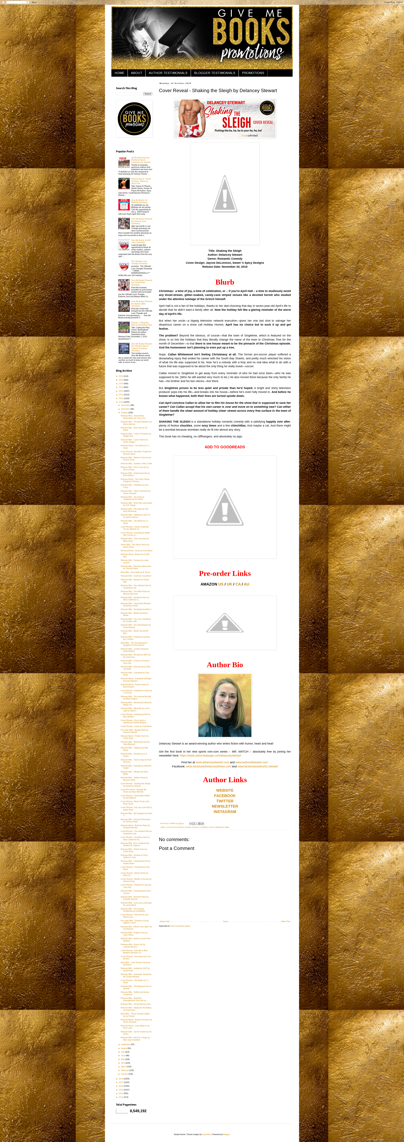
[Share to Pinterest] (202, 823)
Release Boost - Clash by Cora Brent (136, 551)
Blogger (226, 1134)
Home (225, 921)
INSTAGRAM (225, 811)
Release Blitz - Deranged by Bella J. (136, 609)
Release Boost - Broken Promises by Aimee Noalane (136, 1021)
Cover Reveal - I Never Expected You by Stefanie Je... (135, 528)
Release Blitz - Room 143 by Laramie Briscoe (133, 945)
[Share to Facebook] (199, 823)
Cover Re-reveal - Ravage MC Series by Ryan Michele (134, 791)
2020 (121, 398)
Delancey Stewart (184, 827)
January (124, 1074)
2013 (121, 1097)
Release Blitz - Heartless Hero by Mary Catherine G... (135, 598)
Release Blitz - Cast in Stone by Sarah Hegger (134, 441)
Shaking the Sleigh (222, 827)
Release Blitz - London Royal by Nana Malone (134, 650)
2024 (121, 384)
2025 (121, 380)
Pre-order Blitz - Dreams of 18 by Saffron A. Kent (135, 922)
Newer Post (165, 921)
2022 (121, 391)
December (126, 405)
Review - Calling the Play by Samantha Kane (141, 324)
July (123, 1052)
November (126, 409)
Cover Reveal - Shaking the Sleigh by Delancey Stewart (135, 785)
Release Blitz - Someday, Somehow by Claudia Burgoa (136, 975)
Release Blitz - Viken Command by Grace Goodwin (136, 492)
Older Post (285, 921)
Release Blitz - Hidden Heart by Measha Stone (134, 779)
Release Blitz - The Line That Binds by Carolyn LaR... (136, 620)
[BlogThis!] (193, 823)
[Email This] (190, 823)
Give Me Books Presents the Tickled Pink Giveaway (141, 282)
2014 (121, 1093)
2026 (121, 376)
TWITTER (224, 801)
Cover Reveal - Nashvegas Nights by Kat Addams (135, 797)
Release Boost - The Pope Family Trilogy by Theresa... (135, 480)
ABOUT (136, 73)
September (126, 1044)
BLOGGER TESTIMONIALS (214, 73)
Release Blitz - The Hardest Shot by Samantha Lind (136, 586)
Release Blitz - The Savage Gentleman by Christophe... (133, 910)
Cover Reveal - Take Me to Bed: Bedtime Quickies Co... (134, 951)
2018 (121, 1079)
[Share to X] (196, 823)
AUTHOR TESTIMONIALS (168, 73)
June (123, 1055)
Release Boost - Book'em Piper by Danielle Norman (135, 826)
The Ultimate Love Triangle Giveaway (139, 262)
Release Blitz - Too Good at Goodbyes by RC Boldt (132, 498)
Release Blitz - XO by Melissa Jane (136, 1004)
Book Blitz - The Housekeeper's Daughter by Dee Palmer (134, 644)
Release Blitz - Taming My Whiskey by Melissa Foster (136, 604)
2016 (121, 1086)
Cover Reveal (171, 827)
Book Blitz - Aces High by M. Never (135, 572)
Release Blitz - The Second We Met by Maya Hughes (136, 697)
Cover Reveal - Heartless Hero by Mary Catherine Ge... (135, 838)
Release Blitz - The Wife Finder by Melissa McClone (135, 592)
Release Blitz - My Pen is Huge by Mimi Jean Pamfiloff (135, 1038)
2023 (121, 387)
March (124, 1066)
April (123, 1063)
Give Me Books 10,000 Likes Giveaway (141, 241)
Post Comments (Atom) (180, 926)
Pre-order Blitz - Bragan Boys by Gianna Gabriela (134, 731)
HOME (119, 73)
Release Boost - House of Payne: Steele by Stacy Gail (141, 181)
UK (229, 584)
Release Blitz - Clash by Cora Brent (136, 576)
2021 (121, 395)
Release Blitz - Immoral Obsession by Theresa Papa (135, 820)
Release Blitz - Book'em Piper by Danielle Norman (135, 898)
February (125, 1070)
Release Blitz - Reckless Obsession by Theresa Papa (136, 567)
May (123, 1059)
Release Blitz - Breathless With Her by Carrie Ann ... (136, 656)
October (124, 413)
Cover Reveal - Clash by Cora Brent (136, 726)
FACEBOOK (225, 796)
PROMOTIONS (253, 73)
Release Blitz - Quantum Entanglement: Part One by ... (134, 999)
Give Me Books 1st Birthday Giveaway (139, 201)
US (220, 584)
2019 (121, 402)
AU (246, 584)
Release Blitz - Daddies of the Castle (136, 463)
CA (238, 584)
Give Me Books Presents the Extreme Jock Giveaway (141, 221)
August (124, 1048)
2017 (121, 1082)
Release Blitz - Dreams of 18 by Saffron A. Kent (134, 856)
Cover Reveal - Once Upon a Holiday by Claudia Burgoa (133, 721)
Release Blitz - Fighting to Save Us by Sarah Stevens (135, 516)
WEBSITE (225, 790)
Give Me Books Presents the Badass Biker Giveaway (141, 303)
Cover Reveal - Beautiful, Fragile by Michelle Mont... (136, 452)
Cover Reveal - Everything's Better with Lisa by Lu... (135, 534)
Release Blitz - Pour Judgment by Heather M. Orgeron (135, 844)
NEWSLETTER (225, 806)
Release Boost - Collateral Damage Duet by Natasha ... (136, 679)
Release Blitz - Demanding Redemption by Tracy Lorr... (134, 417)
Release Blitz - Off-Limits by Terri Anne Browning (135, 510)
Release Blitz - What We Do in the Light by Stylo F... (135, 709)
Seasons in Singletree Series (203, 827)
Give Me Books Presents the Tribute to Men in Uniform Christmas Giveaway (141, 347)
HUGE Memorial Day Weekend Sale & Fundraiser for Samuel (140, 160)
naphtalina (206, 1134)
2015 (121, 1090)
